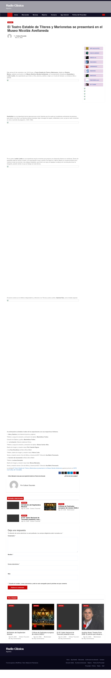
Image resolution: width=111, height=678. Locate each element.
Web (9, 574)
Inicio (16, 15)
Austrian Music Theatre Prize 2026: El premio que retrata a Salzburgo (92, 634)
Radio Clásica (15, 5)
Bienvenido (25, 15)
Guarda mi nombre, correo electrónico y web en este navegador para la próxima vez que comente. (38, 583)
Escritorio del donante (80, 663)
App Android (65, 15)
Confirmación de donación (91, 659)
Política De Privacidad (79, 15)
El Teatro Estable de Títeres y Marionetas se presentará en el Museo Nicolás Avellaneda (37, 468)
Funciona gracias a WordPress (14, 663)
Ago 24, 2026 (25, 521)
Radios (99, 666)
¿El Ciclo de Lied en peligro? (71, 476)
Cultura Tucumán (21, 36)
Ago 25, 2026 (25, 508)
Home (68, 659)
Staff (103, 666)
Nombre (10, 554)
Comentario (11, 536)
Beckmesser (70, 510)
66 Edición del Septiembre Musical (31, 506)
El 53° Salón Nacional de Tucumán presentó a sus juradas (30, 519)
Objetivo (44, 15)
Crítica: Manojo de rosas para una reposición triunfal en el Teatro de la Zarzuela (26, 476)
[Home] (9, 15)
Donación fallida (70, 663)
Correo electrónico (14, 564)
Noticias (35, 15)
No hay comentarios (15, 638)
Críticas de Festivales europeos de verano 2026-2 (68, 507)
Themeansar (35, 663)
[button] (101, 15)
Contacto (54, 15)
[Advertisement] (43, 58)
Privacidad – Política (90, 666)
